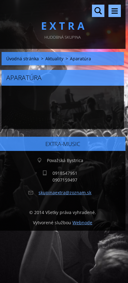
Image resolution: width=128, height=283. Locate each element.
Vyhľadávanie (98, 11)
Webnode (82, 222)
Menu (114, 11)
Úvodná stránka (22, 59)
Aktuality (54, 59)
